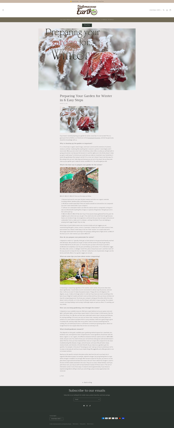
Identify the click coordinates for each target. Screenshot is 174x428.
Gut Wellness (104, 19)
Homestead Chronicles (93, 138)
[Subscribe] (98, 399)
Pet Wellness (111, 19)
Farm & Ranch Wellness (65, 19)
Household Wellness (76, 19)
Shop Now (87, 25)
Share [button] (62, 375)
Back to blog (88, 382)
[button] (3, 10)
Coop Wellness (85, 19)
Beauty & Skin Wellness (95, 19)
